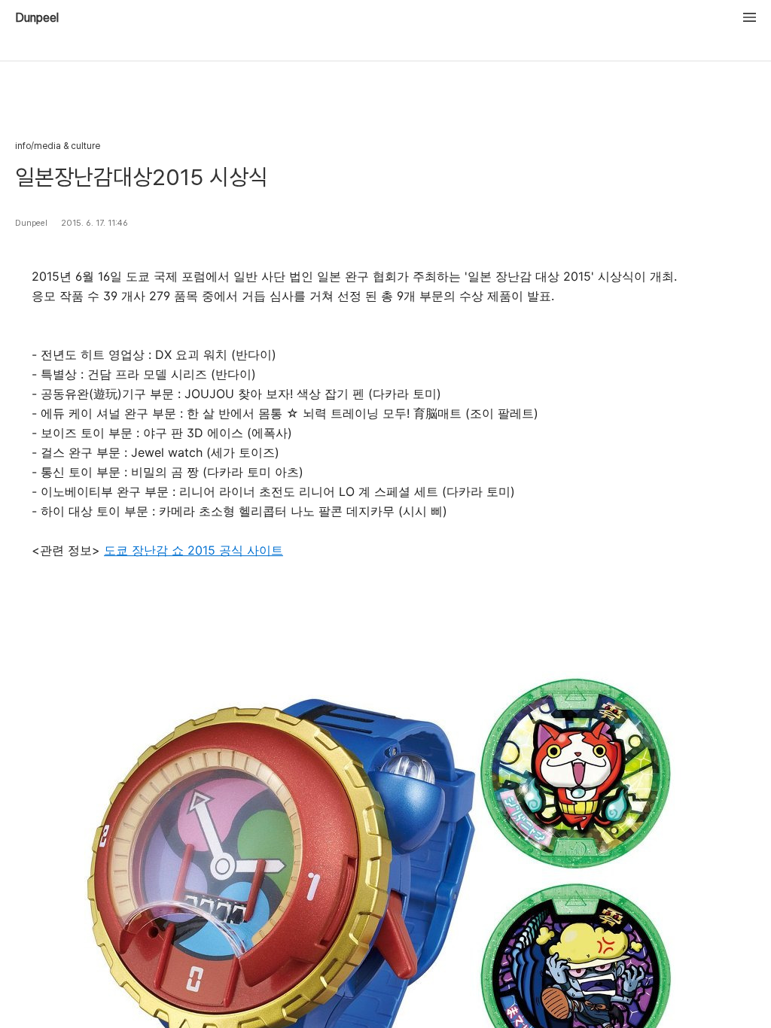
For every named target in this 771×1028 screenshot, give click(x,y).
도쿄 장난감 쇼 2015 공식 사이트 (193, 550)
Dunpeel (37, 18)
